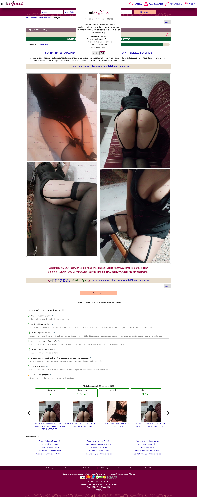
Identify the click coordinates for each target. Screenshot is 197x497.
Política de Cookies (98, 36)
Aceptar (96, 53)
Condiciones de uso (98, 47)
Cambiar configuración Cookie (98, 39)
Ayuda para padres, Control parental (99, 41)
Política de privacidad (98, 44)
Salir (102, 53)
